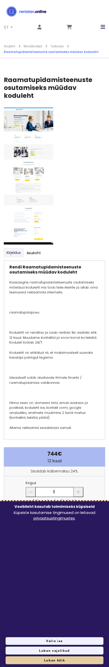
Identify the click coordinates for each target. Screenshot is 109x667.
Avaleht (10, 46)
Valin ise (54, 641)
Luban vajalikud (54, 650)
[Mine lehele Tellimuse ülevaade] (69, 27)
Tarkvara (57, 46)
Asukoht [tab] (34, 252)
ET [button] (7, 27)
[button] (99, 27)
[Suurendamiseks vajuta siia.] (28, 176)
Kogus (31, 482)
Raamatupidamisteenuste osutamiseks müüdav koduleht (51, 52)
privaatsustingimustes (54, 518)
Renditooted (33, 46)
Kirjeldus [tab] (14, 252)
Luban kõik (54, 660)
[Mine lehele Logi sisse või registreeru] (39, 27)
